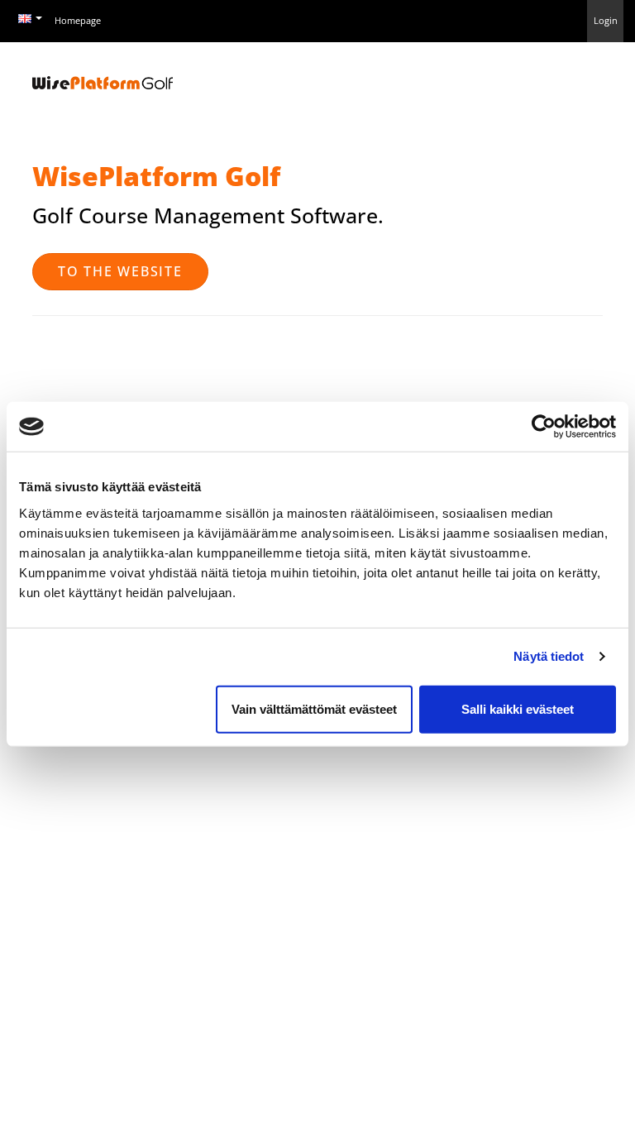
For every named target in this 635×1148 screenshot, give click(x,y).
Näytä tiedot (548, 656)
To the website (120, 271)
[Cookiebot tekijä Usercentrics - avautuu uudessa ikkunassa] (543, 426)
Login (606, 20)
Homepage (78, 20)
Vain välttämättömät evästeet (314, 708)
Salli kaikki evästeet (517, 708)
